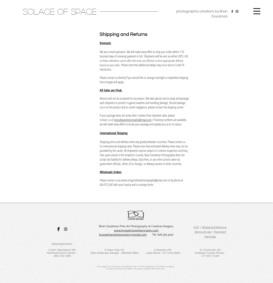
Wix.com (160, 269)
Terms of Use (202, 232)
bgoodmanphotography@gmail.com (132, 120)
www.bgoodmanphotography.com (136, 230)
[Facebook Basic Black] (58, 229)
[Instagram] (237, 11)
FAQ (196, 227)
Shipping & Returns (214, 227)
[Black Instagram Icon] (66, 229)
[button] (256, 11)
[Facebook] (232, 11)
